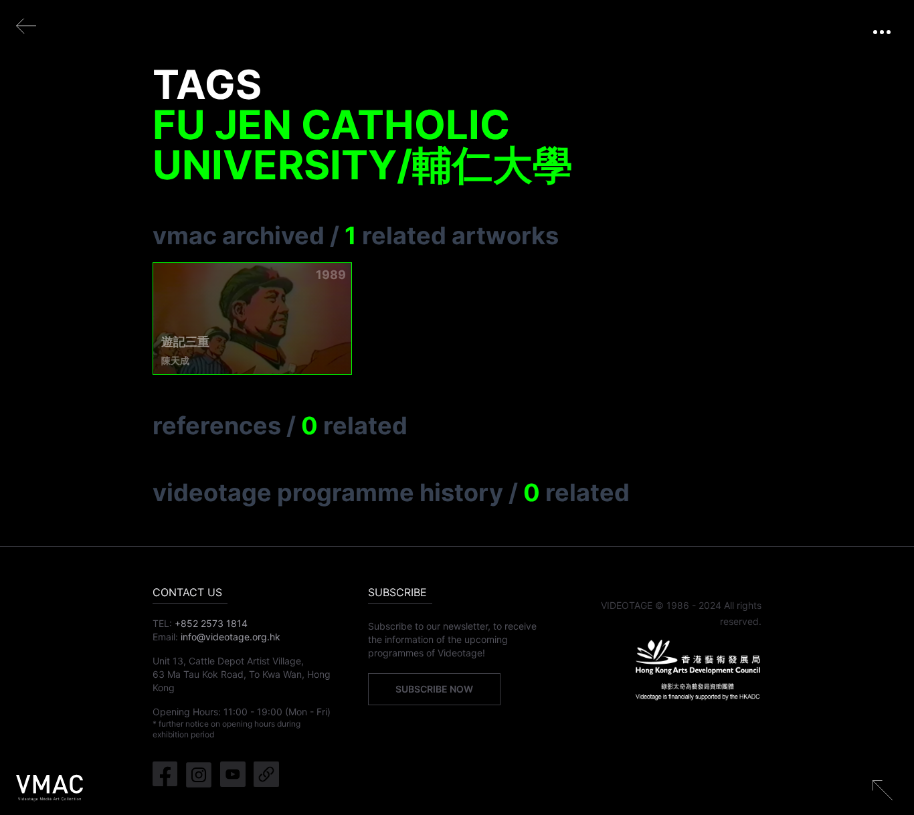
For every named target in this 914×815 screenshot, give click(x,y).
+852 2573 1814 (211, 623)
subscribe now (434, 689)
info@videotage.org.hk (230, 636)
